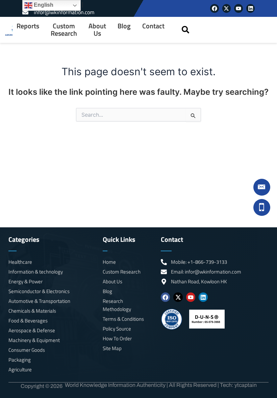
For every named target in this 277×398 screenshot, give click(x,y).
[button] (185, 30)
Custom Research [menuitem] (64, 29)
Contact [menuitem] (153, 26)
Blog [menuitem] (124, 26)
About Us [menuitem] (97, 29)
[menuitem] (27, 29)
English (42, 5)
